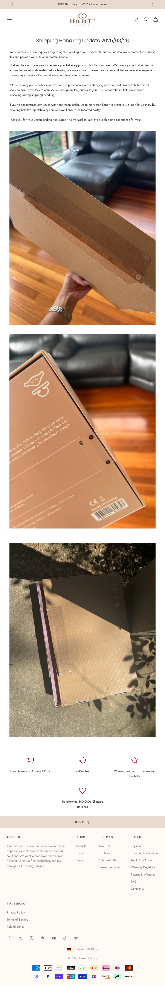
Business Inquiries (109, 867)
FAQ (133, 881)
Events (80, 860)
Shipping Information (144, 853)
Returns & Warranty (143, 874)
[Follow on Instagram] (31, 938)
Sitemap (81, 853)
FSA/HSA (104, 846)
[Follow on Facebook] (9, 938)
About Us (81, 846)
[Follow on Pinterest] (42, 938)
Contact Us (138, 888)
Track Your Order (142, 860)
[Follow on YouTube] (54, 938)
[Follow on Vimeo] (76, 938)
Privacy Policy (16, 912)
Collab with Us (107, 860)
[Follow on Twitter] (20, 938)
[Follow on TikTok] (65, 938)
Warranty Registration (144, 867)
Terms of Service (17, 919)
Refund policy (15, 926)
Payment (136, 846)
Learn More (99, 4)
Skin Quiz (104, 853)
